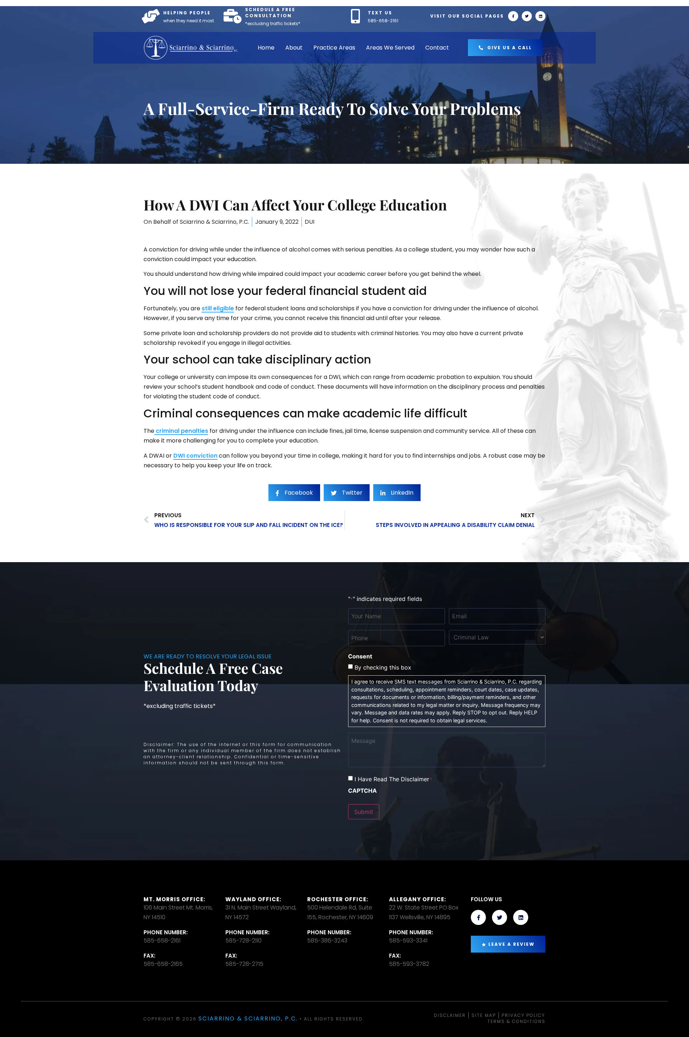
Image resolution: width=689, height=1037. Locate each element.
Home (266, 47)
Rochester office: (337, 899)
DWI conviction (195, 456)
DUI (309, 222)
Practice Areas (334, 47)
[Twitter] (527, 16)
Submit (363, 811)
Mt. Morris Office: (174, 899)
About (294, 47)
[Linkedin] (540, 16)
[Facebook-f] (513, 16)
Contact (437, 47)
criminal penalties (181, 431)
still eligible (218, 308)
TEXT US (380, 13)
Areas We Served (390, 47)
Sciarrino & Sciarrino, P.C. (248, 1018)
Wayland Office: (253, 899)
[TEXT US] (355, 16)
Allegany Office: (417, 899)
